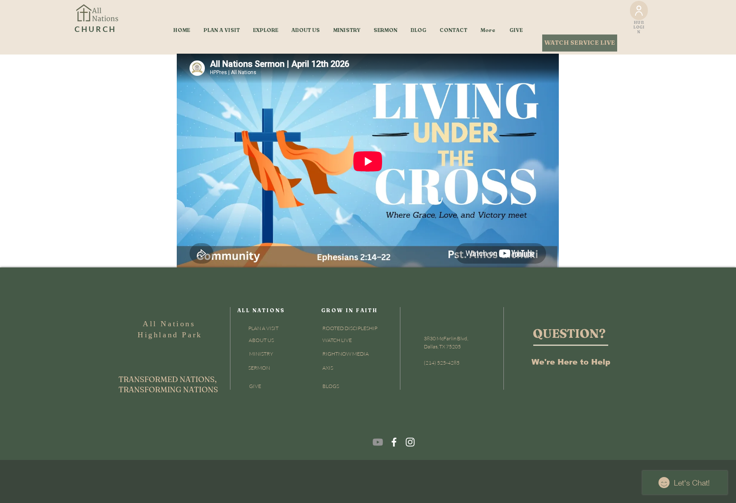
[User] (639, 10)
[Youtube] (378, 442)
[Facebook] (394, 442)
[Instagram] (410, 442)
